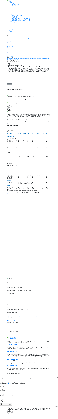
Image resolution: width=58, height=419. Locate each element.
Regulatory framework (15, 6)
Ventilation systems (13, 14)
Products (10, 12)
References (10, 30)
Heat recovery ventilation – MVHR (17, 15)
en (8, 36)
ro (12, 36)
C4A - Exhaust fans (12, 321)
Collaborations (14, 7)
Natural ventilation (14, 16)
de (7, 36)
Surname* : (1, 386)
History (13, 3)
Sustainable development (15, 4)
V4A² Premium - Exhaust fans (15, 330)
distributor (5, 382)
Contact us (10, 32)
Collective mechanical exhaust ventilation (26, 58)
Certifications (14, 5)
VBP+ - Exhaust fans (12, 359)
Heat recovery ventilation (36, 58)
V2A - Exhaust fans (12, 365)
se (13, 36)
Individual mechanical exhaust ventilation (13, 58)
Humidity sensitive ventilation (16, 23)
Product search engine (15, 28)
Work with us (12, 11)
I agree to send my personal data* (6, 400)
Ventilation (10, 13)
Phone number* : (2, 390)
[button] (10, 278)
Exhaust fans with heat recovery (45, 58)
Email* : (1, 389)
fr (9, 36)
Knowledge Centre (11, 29)
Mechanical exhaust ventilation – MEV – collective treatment (21, 18)
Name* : (1, 387)
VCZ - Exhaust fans (12, 372)
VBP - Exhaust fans (12, 351)
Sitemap (10, 414)
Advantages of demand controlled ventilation (18, 22)
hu (10, 36)
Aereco (10, 1)
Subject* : (1, 391)
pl (11, 36)
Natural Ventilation (15, 59)
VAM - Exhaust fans (12, 344)
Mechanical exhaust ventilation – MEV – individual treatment (21, 19)
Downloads (10, 31)
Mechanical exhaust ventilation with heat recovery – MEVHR (21, 20)
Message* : (1, 395)
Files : (1, 396)
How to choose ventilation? (16, 27)
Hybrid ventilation (14, 17)
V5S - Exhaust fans (12, 338)
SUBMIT (56, 406)
